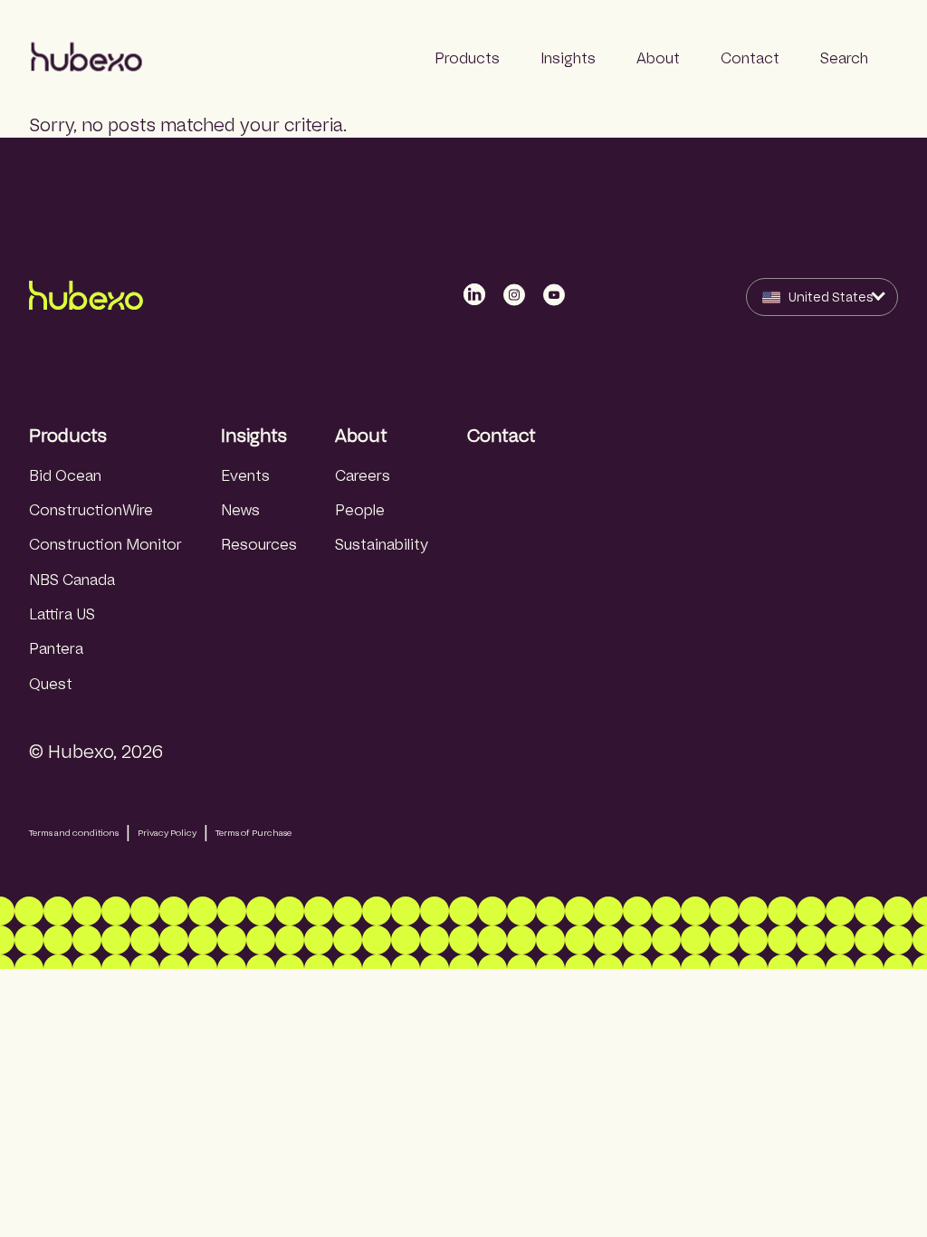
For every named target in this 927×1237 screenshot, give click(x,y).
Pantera (56, 648)
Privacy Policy (167, 833)
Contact (501, 435)
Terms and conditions (74, 833)
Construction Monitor (105, 544)
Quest (50, 684)
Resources (259, 544)
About (361, 435)
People (360, 510)
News (240, 510)
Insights (254, 435)
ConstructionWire (91, 510)
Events (245, 475)
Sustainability (381, 544)
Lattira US (62, 614)
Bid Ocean (65, 475)
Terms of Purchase (253, 833)
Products (68, 435)
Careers (362, 475)
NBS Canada (72, 580)
